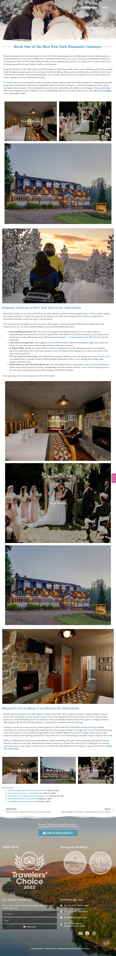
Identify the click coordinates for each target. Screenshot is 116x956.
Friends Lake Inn (13, 82)
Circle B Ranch (57, 342)
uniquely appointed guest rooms (38, 716)
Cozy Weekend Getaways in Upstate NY (23, 801)
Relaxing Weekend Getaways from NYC (23, 798)
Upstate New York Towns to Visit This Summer (26, 793)
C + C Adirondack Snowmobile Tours (81, 337)
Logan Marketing (83, 949)
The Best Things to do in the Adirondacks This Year (27, 790)
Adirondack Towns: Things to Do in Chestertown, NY (28, 796)
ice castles (101, 356)
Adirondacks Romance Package (83, 727)
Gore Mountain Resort (99, 364)
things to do (87, 313)
